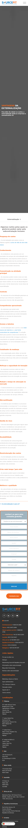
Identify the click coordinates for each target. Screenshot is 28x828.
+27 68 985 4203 (14, 640)
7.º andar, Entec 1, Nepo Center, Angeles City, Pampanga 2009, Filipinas (9, 732)
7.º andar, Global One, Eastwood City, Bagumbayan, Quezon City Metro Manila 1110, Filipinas (9, 722)
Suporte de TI (6, 689)
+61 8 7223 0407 (12, 637)
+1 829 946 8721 (18, 642)
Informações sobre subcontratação (11, 665)
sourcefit (6, 620)
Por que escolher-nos (8, 657)
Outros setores (6, 692)
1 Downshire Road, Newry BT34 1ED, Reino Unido (7, 770)
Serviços (4, 659)
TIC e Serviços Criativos (8, 684)
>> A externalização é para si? (10, 504)
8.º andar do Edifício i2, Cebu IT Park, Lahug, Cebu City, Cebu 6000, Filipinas (8, 743)
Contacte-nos (14, 596)
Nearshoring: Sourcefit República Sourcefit (13, 662)
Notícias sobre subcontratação (10, 670)
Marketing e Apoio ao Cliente (10, 679)
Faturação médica (7, 687)
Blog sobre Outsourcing (8, 668)
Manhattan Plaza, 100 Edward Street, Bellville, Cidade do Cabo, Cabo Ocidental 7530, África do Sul (13, 796)
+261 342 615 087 (14, 647)
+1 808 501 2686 (16, 624)
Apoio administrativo (7, 681)
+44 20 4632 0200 (18, 634)
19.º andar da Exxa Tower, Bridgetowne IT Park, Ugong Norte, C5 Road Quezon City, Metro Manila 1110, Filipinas (9, 709)
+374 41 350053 (11, 645)
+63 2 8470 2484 (12, 627)
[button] (14, 219)
